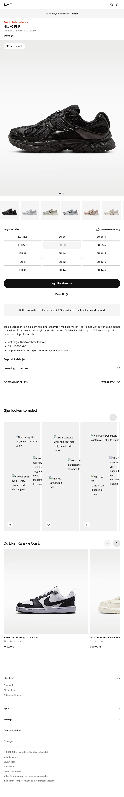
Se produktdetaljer (14, 359)
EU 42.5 (101, 262)
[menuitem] (12, 757)
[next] (113, 417)
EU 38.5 (101, 245)
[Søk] (111, 4)
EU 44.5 (101, 270)
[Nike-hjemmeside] (8, 4)
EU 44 (62, 270)
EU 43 (22, 270)
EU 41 (23, 262)
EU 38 (62, 245)
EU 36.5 (101, 236)
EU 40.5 (101, 253)
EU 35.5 (23, 236)
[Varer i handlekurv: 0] (117, 4)
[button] (8, 526)
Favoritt (59, 294)
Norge (10, 741)
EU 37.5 (22, 245)
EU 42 (62, 262)
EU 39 (22, 253)
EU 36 (62, 236)
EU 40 (62, 253)
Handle (75, 14)
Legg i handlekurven (62, 283)
